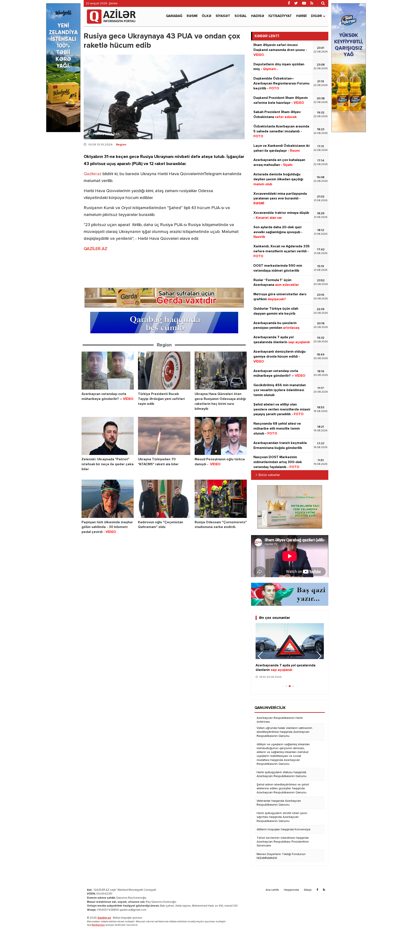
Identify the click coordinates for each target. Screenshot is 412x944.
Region (121, 144)
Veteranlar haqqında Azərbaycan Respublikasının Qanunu (279, 802)
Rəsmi (192, 16)
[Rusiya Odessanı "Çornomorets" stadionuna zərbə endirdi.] (221, 499)
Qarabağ (174, 16)
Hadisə (257, 16)
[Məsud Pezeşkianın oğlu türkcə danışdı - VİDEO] (221, 436)
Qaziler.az (92, 174)
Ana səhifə (272, 890)
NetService (98, 925)
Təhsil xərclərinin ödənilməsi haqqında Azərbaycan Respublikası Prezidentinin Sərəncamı (283, 841)
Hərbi (301, 16)
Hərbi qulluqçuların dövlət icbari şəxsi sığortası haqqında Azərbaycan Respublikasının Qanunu (282, 817)
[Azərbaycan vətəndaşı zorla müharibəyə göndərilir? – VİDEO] (108, 371)
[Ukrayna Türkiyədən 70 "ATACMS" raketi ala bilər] (164, 436)
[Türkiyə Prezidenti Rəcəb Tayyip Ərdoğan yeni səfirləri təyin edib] (164, 371)
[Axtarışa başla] (323, 3)
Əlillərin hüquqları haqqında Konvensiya (283, 829)
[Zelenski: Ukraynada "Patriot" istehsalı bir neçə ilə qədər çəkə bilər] (108, 436)
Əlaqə (308, 890)
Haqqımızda (291, 890)
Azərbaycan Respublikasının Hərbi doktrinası (280, 719)
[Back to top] (400, 932)
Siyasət (223, 16)
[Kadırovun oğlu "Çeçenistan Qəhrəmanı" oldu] (164, 499)
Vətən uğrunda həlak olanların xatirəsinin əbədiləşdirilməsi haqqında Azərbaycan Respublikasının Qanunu (284, 732)
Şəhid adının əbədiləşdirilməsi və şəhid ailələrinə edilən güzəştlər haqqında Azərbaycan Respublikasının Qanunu (283, 788)
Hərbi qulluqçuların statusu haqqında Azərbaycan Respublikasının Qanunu (281, 774)
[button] (319, 656)
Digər (316, 16)
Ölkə (206, 16)
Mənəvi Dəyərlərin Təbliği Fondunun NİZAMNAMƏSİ (281, 856)
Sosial (241, 16)
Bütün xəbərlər (269, 475)
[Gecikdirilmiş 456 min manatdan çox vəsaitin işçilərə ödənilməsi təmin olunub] (290, 641)
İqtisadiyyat (280, 16)
